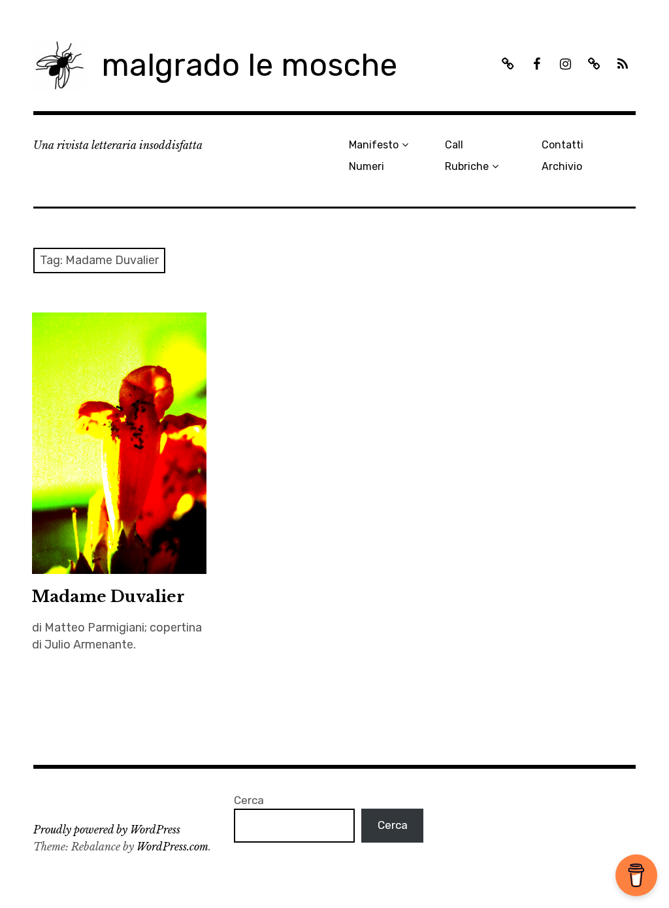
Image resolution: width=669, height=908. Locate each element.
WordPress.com (172, 846)
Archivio (562, 166)
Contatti (562, 145)
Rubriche (467, 166)
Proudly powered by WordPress (106, 829)
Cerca (249, 800)
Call (454, 145)
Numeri (366, 166)
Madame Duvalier (108, 596)
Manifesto (374, 145)
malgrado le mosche (249, 65)
